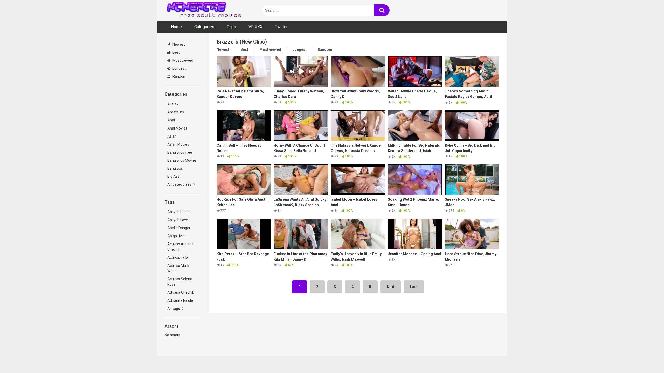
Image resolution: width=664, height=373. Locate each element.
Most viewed (182, 60)
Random (179, 76)
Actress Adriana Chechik (180, 247)
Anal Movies (177, 128)
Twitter (281, 26)
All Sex (172, 104)
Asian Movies (178, 144)
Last (414, 287)
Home (176, 26)
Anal (171, 120)
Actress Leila (177, 257)
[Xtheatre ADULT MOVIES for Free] (204, 10)
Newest (178, 44)
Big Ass (173, 176)
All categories (179, 184)
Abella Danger (178, 228)
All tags (174, 308)
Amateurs (175, 112)
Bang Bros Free (179, 152)
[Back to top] (647, 357)
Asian (172, 136)
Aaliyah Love (177, 220)
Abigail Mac (176, 236)
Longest (179, 68)
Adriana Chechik (180, 292)
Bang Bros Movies (182, 160)
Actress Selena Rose (179, 281)
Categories (204, 26)
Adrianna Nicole (180, 300)
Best (176, 52)
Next (391, 287)
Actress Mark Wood (178, 268)
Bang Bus (175, 168)
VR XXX (255, 26)
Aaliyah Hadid (178, 212)
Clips (231, 26)
